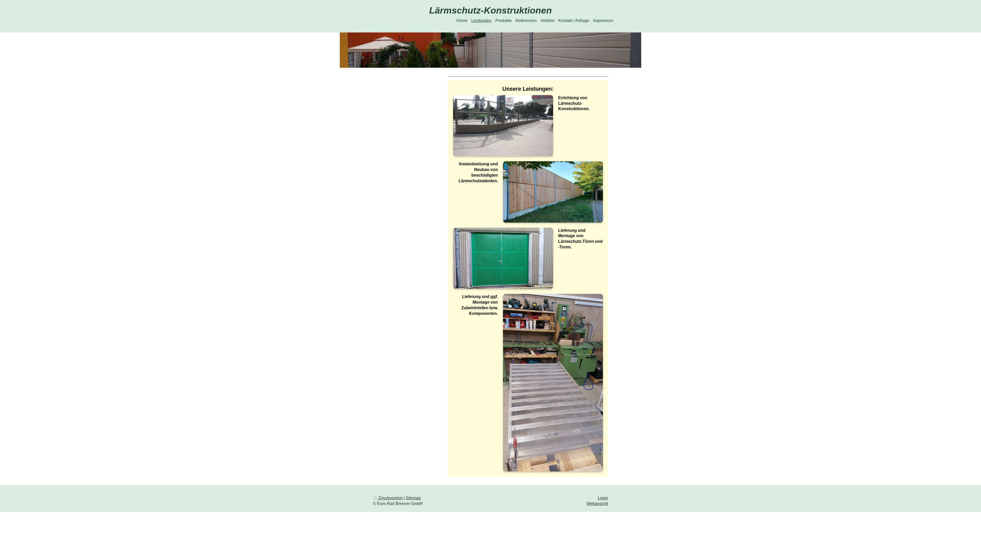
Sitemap (413, 498)
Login (603, 498)
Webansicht (597, 503)
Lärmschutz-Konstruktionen (490, 10)
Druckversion (391, 498)
